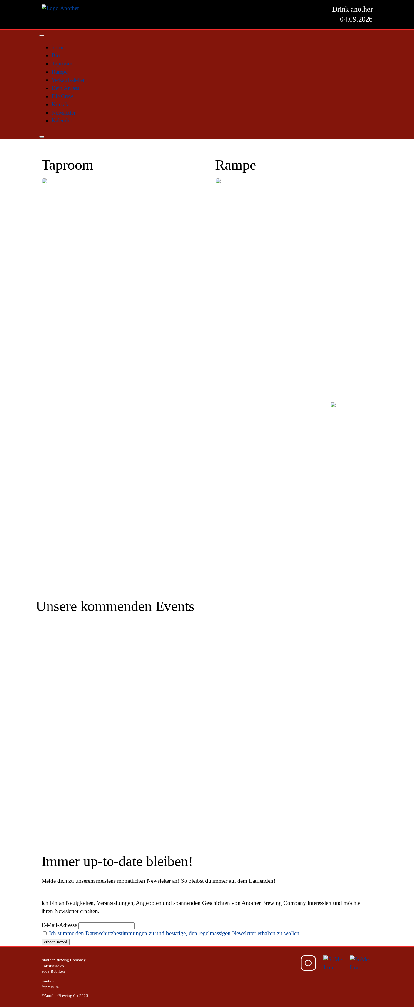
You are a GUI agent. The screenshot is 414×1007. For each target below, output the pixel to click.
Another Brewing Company (64, 960)
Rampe (60, 71)
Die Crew (62, 96)
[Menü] (41, 35)
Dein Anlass (65, 88)
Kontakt (61, 104)
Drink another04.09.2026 (352, 14)
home (58, 47)
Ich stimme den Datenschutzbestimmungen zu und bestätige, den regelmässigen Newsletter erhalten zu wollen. (175, 933)
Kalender (62, 120)
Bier (56, 55)
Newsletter (63, 112)
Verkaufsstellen (69, 80)
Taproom (62, 63)
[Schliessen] (41, 137)
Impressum (50, 987)
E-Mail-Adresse (59, 925)
